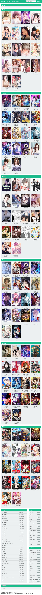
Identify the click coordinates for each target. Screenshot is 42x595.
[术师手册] (16, 331)
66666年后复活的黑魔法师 (16, 406)
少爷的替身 (16, 88)
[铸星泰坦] (6, 148)
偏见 (6, 191)
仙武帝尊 (35, 124)
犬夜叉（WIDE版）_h (6, 505)
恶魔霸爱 (31, 537)
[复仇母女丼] (35, 148)
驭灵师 (26, 140)
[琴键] (35, 184)
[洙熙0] (6, 367)
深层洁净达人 (4, 559)
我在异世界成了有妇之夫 (35, 390)
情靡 (26, 291)
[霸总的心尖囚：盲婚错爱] (16, 148)
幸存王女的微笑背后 (25, 390)
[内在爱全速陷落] (35, 216)
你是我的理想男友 (16, 255)
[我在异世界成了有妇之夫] (35, 382)
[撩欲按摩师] (16, 49)
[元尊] (16, 132)
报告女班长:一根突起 (5, 563)
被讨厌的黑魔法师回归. (26, 473)
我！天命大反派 (25, 156)
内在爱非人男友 (16, 239)
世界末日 (35, 56)
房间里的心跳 (4, 557)
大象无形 (25, 322)
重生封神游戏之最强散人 (16, 307)
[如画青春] (16, 351)
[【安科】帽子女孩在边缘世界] (25, 434)
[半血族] (25, 184)
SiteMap (13, 592)
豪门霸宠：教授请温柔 (33, 523)
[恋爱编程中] (6, 450)
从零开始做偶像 (32, 539)
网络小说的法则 (6, 338)
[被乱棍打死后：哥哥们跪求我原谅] (16, 283)
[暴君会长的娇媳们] (6, 49)
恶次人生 (3, 555)
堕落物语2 (16, 172)
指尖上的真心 (16, 223)
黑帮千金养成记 (6, 72)
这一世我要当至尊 (16, 322)
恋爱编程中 (6, 457)
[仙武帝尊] (35, 116)
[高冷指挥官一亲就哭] (6, 315)
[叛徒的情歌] (6, 247)
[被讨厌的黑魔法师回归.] (25, 466)
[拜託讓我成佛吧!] (16, 482)
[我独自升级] (16, 116)
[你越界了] (16, 200)
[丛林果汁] (35, 367)
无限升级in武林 (16, 422)
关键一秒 (35, 406)
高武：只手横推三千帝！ (16, 390)
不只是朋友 (35, 40)
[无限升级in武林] (16, 414)
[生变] (16, 184)
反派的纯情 (31, 512)
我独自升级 (16, 124)
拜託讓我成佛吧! (16, 489)
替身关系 (35, 322)
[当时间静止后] (16, 17)
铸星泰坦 (6, 156)
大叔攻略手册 (26, 207)
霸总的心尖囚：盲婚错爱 (16, 156)
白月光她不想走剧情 (16, 108)
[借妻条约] (6, 81)
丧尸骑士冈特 (6, 489)
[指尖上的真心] (16, 216)
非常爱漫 (3, 1)
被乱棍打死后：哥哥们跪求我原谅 (8, 577)
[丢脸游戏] (6, 283)
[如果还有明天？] (16, 33)
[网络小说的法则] (6, 331)
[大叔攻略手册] (25, 200)
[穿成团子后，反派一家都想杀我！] (16, 267)
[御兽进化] (25, 351)
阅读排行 (13, 1)
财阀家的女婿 (4, 561)
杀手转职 (6, 406)
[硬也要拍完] (35, 65)
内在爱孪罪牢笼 (6, 239)
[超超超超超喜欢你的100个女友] (16, 498)
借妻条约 (6, 88)
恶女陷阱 (31, 517)
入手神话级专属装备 (25, 374)
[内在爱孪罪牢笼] (6, 232)
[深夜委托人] (6, 200)
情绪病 (35, 275)
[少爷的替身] (16, 81)
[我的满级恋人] (25, 232)
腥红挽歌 (31, 544)
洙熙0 (6, 374)
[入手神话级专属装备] (25, 367)
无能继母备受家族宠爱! (35, 457)
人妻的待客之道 (25, 40)
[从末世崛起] (6, 100)
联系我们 (16, 592)
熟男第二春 (26, 72)
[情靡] (25, 283)
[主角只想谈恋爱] (35, 283)
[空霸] (25, 482)
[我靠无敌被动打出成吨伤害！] (6, 299)
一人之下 (35, 108)
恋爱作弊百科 (35, 25)
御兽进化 (25, 358)
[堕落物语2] (16, 164)
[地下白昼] (6, 351)
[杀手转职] (6, 398)
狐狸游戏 (6, 422)
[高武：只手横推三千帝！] (16, 382)
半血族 (26, 191)
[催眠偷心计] (25, 17)
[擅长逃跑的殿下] (35, 466)
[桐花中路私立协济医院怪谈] (16, 367)
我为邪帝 (25, 124)
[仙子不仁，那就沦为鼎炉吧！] (35, 299)
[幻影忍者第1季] (16, 466)
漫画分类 (17, 1)
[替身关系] (35, 315)
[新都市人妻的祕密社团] (16, 65)
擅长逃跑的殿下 (35, 473)
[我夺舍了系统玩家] (25, 100)
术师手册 (16, 338)
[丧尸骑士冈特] (6, 482)
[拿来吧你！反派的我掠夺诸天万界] (6, 116)
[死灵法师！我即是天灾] (35, 132)
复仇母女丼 (35, 156)
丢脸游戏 (6, 291)
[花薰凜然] (16, 450)
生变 (16, 191)
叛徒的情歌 (6, 255)
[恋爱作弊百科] (35, 17)
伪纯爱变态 (26, 56)
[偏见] (6, 184)
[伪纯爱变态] (25, 49)
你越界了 (16, 207)
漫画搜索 (38, 1)
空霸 (26, 489)
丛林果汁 (35, 374)
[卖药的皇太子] (6, 382)
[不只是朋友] (35, 33)
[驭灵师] (25, 132)
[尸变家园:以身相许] (6, 33)
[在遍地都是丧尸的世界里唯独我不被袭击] (35, 482)
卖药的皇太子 (6, 390)
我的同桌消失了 (32, 535)
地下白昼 (6, 358)
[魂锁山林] (6, 216)
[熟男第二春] (25, 65)
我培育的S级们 (35, 358)
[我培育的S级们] (35, 351)
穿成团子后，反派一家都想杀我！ (8, 543)
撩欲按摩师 (16, 56)
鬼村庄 (30, 514)
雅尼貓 (6, 473)
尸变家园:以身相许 (6, 40)
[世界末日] (35, 49)
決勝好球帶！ (16, 442)
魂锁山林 (6, 223)
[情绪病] (35, 267)
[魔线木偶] (6, 434)
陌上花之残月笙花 (32, 530)
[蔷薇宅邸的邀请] (25, 398)
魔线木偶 (6, 442)
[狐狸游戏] (6, 414)
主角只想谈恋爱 (35, 291)
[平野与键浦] (35, 232)
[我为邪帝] (25, 116)
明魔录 (30, 528)
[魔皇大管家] (6, 132)
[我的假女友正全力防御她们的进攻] (25, 450)
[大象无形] (25, 315)
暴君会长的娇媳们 (6, 56)
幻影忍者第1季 (16, 473)
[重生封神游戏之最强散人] (16, 299)
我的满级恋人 (26, 239)
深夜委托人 (6, 207)
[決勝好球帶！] (16, 434)
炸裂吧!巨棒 (6, 172)
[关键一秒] (35, 398)
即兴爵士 (35, 207)
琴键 (35, 191)
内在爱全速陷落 (35, 223)
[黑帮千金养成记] (6, 65)
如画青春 (16, 358)
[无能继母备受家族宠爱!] (35, 450)
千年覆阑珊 (31, 542)
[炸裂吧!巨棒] (6, 164)
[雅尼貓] (6, 466)
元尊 (16, 140)
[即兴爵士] (35, 200)
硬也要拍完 (35, 72)
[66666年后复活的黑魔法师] (16, 398)
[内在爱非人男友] (16, 232)
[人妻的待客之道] (25, 33)
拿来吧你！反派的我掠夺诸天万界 (35, 559)
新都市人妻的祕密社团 (16, 72)
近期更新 (8, 1)
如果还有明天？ (16, 40)
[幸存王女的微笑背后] (25, 382)
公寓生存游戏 (6, 25)
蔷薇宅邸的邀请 (25, 406)
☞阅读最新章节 (21, 512)
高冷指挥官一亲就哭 (6, 322)
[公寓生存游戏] (6, 17)
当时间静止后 (16, 25)
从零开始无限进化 (6, 275)
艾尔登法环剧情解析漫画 (35, 442)
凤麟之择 (31, 526)
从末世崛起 (6, 108)
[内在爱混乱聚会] (25, 216)
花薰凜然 (16, 457)
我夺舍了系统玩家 (26, 108)
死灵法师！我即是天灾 (35, 140)
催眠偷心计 (26, 25)
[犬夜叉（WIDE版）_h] (6, 498)
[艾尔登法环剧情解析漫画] (35, 434)
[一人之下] (35, 100)
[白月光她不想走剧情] (16, 100)
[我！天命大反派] (25, 148)
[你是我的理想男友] (16, 247)
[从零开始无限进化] (6, 267)
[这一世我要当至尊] (16, 315)
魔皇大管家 (6, 140)
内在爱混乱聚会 (25, 223)
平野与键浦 (35, 239)
